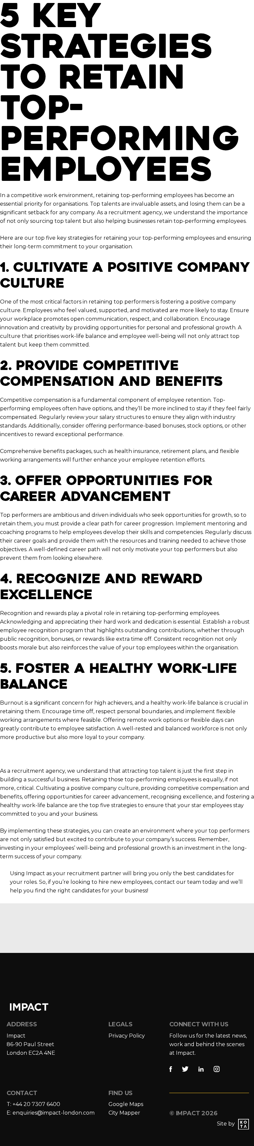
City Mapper (124, 1113)
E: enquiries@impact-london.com (51, 1113)
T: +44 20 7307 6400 (33, 1104)
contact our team (177, 882)
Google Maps (125, 1104)
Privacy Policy (126, 1036)
